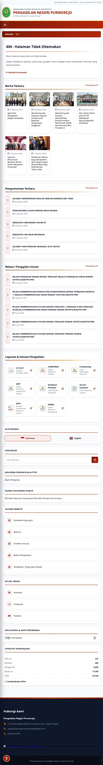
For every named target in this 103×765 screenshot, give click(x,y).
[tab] (50, 637)
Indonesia (30, 438)
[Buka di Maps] (51, 746)
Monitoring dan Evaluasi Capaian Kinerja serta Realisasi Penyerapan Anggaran (39, 119)
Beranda (9, 34)
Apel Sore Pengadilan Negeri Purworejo (15, 115)
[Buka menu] (5, 25)
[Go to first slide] (95, 638)
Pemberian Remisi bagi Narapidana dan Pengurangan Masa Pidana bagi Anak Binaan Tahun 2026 (39, 163)
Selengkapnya (90, 85)
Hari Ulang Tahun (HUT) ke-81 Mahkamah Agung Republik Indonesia (87, 118)
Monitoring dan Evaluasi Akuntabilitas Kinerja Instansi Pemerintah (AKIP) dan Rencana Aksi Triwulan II (63, 120)
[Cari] (95, 460)
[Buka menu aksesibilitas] (6, 758)
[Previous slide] (8, 638)
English (77, 438)
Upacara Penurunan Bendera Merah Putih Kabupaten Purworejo (15, 162)
